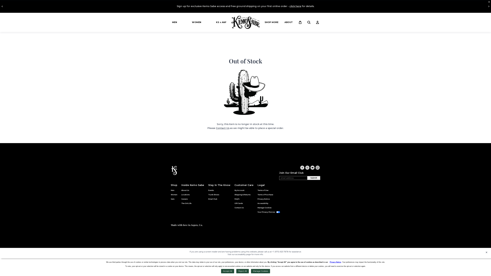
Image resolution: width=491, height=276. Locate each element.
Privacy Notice (335, 262)
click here (295, 6)
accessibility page (243, 254)
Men (174, 22)
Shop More (271, 22)
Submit (313, 178)
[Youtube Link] (312, 167)
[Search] (308, 22)
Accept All (227, 271)
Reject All (242, 271)
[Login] (317, 22)
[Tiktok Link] (317, 167)
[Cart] (300, 22)
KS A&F (221, 22)
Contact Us (222, 128)
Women (196, 22)
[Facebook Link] (302, 167)
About (288, 22)
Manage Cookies (260, 271)
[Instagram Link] (307, 167)
